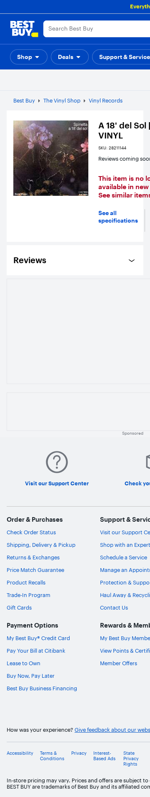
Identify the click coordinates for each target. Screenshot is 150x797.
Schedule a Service (123, 557)
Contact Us (114, 607)
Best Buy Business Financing (42, 688)
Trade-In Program (28, 595)
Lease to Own (23, 663)
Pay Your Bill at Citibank (36, 650)
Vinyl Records (105, 100)
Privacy (79, 753)
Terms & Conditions (52, 756)
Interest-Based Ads (104, 756)
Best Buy (24, 100)
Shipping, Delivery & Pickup (41, 544)
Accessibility (20, 753)
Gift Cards (19, 607)
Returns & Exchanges (33, 557)
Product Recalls (26, 582)
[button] (29, 56)
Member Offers (118, 663)
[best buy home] (24, 29)
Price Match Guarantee (35, 569)
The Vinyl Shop (61, 100)
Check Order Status (31, 532)
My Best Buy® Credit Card (38, 638)
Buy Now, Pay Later (31, 675)
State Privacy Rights (131, 759)
